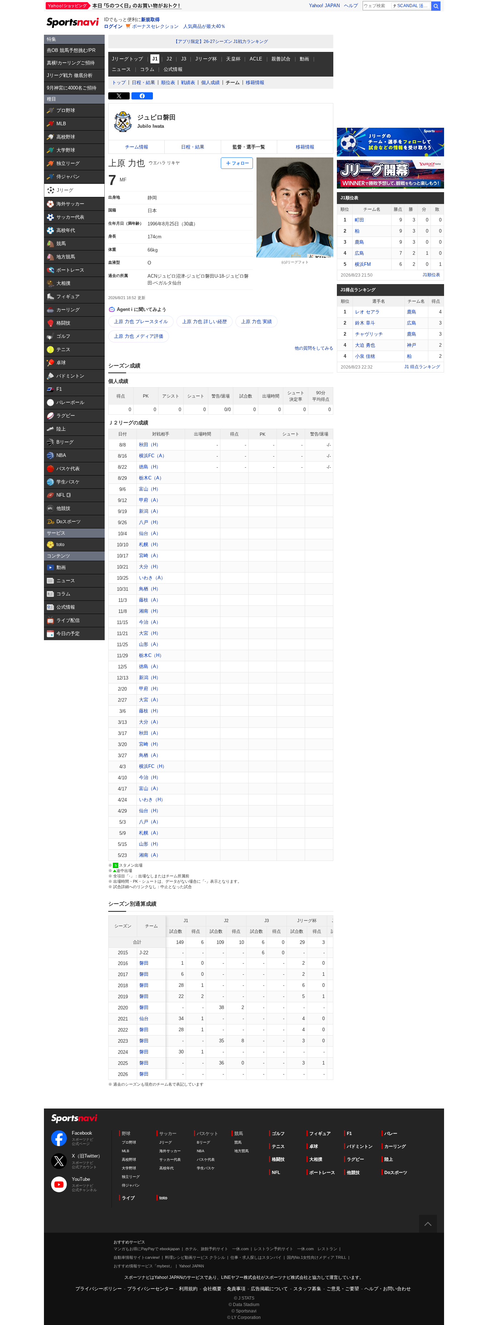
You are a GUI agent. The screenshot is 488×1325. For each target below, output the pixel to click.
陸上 (388, 1159)
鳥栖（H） (150, 588)
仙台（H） (150, 810)
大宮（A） (150, 699)
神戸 (411, 345)
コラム (147, 69)
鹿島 (359, 242)
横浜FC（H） (153, 766)
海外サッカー (170, 1151)
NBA (200, 1151)
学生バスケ (206, 1168)
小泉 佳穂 (365, 356)
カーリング (395, 1146)
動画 (304, 59)
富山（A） (150, 788)
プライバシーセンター (150, 1288)
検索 (435, 6)
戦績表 (188, 82)
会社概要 (212, 1288)
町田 (359, 220)
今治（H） (150, 777)
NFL (276, 1172)
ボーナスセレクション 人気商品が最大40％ (178, 26)
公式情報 (173, 69)
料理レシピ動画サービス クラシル (195, 1257)
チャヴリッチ (369, 334)
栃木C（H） (151, 655)
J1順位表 (431, 274)
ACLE (256, 59)
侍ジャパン (131, 1185)
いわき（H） (152, 799)
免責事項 (236, 1288)
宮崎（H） (150, 744)
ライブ (128, 1197)
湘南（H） (150, 611)
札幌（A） (150, 833)
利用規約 (188, 1288)
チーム (233, 82)
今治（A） (150, 622)
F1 (349, 1133)
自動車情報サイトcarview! (137, 1257)
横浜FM (363, 264)
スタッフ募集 (307, 1288)
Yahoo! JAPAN (324, 5)
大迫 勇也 (365, 345)
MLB (125, 1151)
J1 (155, 59)
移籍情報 (255, 82)
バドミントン (360, 1146)
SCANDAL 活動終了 (413, 5)
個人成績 (210, 82)
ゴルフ (278, 1133)
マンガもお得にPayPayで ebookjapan (147, 1249)
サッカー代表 (170, 1159)
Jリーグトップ (127, 59)
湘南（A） (150, 855)
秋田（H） (150, 444)
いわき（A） (152, 577)
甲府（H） (150, 688)
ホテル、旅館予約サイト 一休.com (217, 1249)
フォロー (240, 163)
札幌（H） (150, 544)
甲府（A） (150, 500)
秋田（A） (150, 733)
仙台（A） (150, 533)
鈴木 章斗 (365, 323)
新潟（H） (150, 677)
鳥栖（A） (150, 755)
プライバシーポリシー (98, 1288)
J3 (183, 59)
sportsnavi (74, 1118)
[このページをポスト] (119, 95)
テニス (278, 1146)
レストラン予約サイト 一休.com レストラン (295, 1249)
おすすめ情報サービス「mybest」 (144, 1266)
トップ (119, 82)
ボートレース (322, 1172)
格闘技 (278, 1159)
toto (163, 1197)
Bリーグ (203, 1142)
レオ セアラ (367, 312)
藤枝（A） (150, 600)
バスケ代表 (206, 1159)
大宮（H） (150, 633)
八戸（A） (150, 821)
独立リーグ (131, 1177)
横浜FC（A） (153, 455)
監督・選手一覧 (249, 147)
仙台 (144, 1018)
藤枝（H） (150, 710)
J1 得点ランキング (422, 366)
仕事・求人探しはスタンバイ (256, 1257)
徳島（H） (150, 466)
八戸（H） (150, 522)
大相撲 (315, 1159)
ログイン (113, 26)
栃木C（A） (151, 478)
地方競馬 (241, 1151)
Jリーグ (165, 1142)
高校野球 (129, 1159)
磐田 (144, 963)
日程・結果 (143, 82)
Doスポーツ (395, 1172)
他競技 (353, 1172)
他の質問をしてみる (314, 348)
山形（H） (150, 844)
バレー (390, 1133)
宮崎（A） (150, 555)
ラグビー (355, 1159)
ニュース (121, 69)
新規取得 (150, 19)
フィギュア (320, 1133)
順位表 (168, 82)
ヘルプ (351, 5)
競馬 (237, 1142)
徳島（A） (150, 666)
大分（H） (150, 566)
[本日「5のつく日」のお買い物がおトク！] (129, 5)
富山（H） (150, 489)
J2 (169, 59)
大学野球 (129, 1168)
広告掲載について (269, 1288)
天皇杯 (233, 59)
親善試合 (281, 59)
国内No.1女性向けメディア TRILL (316, 1257)
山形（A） (150, 644)
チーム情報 (136, 147)
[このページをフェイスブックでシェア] (142, 95)
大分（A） (150, 722)
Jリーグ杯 (206, 59)
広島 (359, 253)
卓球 (313, 1146)
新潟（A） (150, 511)
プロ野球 (129, 1142)
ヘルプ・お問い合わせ (387, 1288)
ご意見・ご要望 (343, 1288)
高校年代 (166, 1168)
